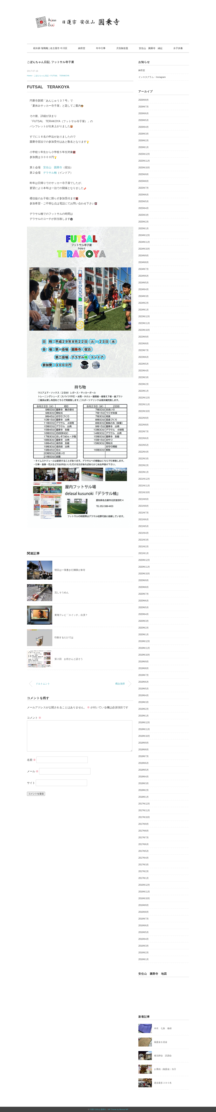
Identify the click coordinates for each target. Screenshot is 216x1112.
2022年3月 (143, 458)
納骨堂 (81, 48)
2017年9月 (143, 824)
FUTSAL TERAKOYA (59, 76)
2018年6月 (143, 763)
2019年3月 (143, 702)
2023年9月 (143, 336)
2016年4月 (143, 939)
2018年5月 (143, 770)
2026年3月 (143, 133)
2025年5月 (143, 201)
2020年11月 (144, 567)
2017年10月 (144, 817)
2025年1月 (143, 228)
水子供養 (178, 48)
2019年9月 (143, 661)
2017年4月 (143, 858)
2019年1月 (143, 715)
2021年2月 (143, 546)
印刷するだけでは (64, 637)
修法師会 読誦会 (163, 1055)
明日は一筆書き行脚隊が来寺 (70, 570)
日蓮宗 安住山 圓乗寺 (98, 1109)
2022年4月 (143, 452)
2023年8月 (143, 343)
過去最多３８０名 (163, 1083)
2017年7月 (143, 837)
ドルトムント (43, 683)
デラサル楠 (50, 172)
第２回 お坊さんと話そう (69, 659)
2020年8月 (143, 587)
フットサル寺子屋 (62, 62)
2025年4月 (143, 208)
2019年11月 (144, 648)
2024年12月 (144, 235)
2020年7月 (143, 594)
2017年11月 (144, 810)
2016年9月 (143, 905)
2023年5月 (143, 364)
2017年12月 (144, 803)
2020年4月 (143, 614)
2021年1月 (143, 553)
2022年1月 (143, 472)
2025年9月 (143, 174)
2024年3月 (143, 296)
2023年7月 (143, 350)
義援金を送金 (160, 1042)
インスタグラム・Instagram (152, 77)
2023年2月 (143, 384)
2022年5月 (143, 445)
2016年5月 (143, 932)
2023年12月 (144, 316)
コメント (34, 717)
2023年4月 (143, 370)
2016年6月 (143, 925)
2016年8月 (143, 912)
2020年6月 (143, 600)
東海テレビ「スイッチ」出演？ (71, 615)
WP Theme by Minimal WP (118, 1109)
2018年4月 (143, 776)
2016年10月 (144, 898)
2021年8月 (143, 506)
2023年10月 (144, 330)
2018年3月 (143, 783)
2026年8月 (143, 100)
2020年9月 (143, 580)
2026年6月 (143, 113)
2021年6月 (143, 519)
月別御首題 (122, 48)
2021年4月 (143, 533)
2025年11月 (144, 161)
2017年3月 (143, 864)
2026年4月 (143, 127)
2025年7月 (143, 188)
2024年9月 (143, 255)
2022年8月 (143, 424)
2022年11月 (144, 404)
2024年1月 (143, 309)
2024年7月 (143, 269)
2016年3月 (143, 946)
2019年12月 (144, 641)
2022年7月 (143, 431)
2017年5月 (143, 851)
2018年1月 (143, 797)
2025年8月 (143, 181)
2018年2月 (143, 790)
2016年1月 (143, 959)
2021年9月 (143, 499)
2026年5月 (143, 120)
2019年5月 (143, 688)
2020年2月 (143, 627)
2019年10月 (144, 655)
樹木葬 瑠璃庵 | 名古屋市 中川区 (50, 48)
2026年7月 (143, 106)
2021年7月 (143, 512)
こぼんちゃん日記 (38, 62)
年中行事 (100, 48)
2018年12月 (144, 722)
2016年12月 (144, 885)
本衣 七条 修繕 (163, 1028)
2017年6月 (143, 844)
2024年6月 (143, 276)
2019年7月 (143, 675)
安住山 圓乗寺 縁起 (151, 48)
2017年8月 (143, 830)
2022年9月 (143, 418)
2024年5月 (143, 282)
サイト (31, 782)
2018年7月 (143, 756)
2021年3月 (143, 539)
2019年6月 (143, 682)
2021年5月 (143, 526)
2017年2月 (143, 871)
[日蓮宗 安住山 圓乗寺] (108, 12)
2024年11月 (144, 242)
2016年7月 (143, 918)
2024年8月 (143, 262)
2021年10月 (144, 492)
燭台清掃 (120, 683)
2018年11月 (144, 729)
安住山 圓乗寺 (52, 167)
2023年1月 (143, 391)
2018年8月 (143, 749)
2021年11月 (144, 485)
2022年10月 (144, 411)
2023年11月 (144, 323)
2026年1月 (143, 147)
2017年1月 (143, 878)
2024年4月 (143, 289)
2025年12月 (144, 154)
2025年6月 (143, 194)
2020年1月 (143, 634)
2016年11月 (144, 891)
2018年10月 (144, 736)
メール (32, 771)
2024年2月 (143, 303)
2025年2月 (143, 221)
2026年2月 (143, 140)
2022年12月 (144, 397)
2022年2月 (143, 465)
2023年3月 (143, 377)
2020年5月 (143, 607)
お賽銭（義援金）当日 (165, 1069)
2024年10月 (144, 249)
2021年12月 (144, 479)
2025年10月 (144, 167)
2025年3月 (143, 215)
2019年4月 (143, 695)
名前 (31, 759)
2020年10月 (144, 573)
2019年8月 (143, 668)
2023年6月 (143, 357)
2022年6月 (143, 438)
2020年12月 (144, 560)
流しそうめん (62, 592)
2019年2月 (143, 709)
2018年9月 (143, 743)
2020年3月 (143, 621)
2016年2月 (143, 952)
